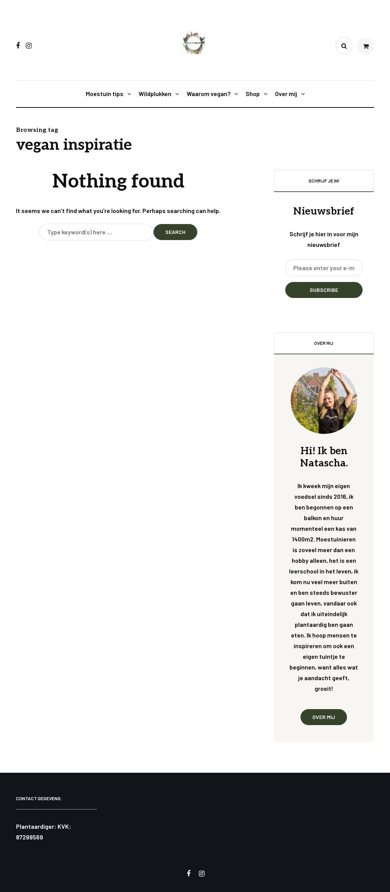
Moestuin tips (104, 93)
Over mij (286, 93)
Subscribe (324, 290)
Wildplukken (155, 93)
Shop (253, 93)
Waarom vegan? (208, 93)
